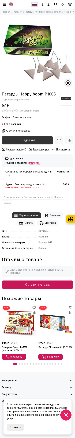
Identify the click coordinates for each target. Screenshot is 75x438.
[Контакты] (48, 4)
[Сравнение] (69, 140)
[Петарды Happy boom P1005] (37, 52)
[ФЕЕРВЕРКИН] (11, 4)
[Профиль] (55, 4)
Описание (55, 215)
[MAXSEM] (66, 98)
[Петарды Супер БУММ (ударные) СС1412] (19, 322)
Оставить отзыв (37, 285)
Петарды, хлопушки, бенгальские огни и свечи (48, 12)
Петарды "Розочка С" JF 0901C (55, 347)
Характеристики (28, 215)
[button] (15, 364)
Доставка (50, 222)
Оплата (29, 222)
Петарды (58, 197)
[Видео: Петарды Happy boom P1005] (68, 82)
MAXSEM (7, 203)
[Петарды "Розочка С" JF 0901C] (55, 322)
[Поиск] (41, 4)
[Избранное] (59, 140)
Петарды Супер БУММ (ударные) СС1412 (14, 349)
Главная (6, 12)
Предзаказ (27, 140)
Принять (15, 427)
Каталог (18, 12)
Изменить (34, 163)
